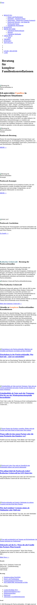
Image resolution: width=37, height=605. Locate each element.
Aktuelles (8, 42)
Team (9, 37)
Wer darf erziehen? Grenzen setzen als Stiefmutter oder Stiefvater (14, 509)
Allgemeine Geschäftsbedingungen (14, 596)
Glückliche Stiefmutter (14, 34)
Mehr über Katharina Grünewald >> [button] (11, 303)
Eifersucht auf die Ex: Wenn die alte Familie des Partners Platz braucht (17, 546)
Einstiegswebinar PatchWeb (12, 577)
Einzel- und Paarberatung (15, 17)
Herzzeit (10, 32)
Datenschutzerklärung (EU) (12, 591)
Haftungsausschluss (10, 593)
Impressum (7, 595)
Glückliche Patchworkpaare (16, 30)
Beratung (8, 15)
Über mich (8, 36)
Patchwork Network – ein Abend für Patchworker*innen (19, 23)
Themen (7, 39)
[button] (18, 351)
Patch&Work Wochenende (16, 25)
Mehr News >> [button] (4, 557)
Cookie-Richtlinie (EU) (11, 590)
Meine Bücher (9, 29)
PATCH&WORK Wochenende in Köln (16, 582)
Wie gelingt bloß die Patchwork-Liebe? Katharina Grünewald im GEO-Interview (16, 472)
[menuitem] (20, 20)
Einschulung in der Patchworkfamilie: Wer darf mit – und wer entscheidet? (16, 356)
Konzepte (8, 27)
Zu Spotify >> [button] (4, 233)
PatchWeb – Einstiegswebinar (16, 18)
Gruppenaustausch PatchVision (13, 580)
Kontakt (7, 41)
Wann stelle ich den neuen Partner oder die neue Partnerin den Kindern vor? (16, 435)
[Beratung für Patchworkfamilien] (18, 6)
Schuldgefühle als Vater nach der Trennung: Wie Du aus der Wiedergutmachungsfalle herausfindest (17, 395)
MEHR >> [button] (3, 147)
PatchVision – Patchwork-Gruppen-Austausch (21, 20)
